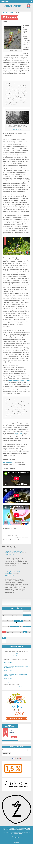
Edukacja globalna (26, 836)
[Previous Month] (4, 608)
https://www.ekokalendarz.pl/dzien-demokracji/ (14, 686)
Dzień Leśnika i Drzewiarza (11, 535)
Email (3, 750)
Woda (15, 837)
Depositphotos (14, 840)
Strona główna (5, 12)
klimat (6, 539)
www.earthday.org (8, 462)
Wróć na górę (16, 842)
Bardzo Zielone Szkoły (17, 836)
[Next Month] (29, 608)
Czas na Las (18, 433)
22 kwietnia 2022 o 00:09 (9, 575)
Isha (9, 371)
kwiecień (11, 12)
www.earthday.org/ (17, 129)
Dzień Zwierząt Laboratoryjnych (21, 537)
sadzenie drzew (17, 539)
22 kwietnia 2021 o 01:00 (9, 554)
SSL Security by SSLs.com (23, 840)
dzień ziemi (10, 539)
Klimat (18, 837)
